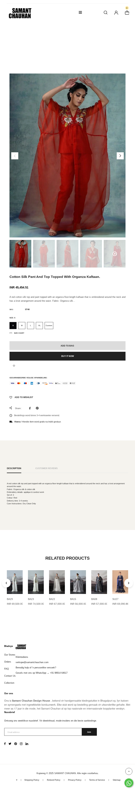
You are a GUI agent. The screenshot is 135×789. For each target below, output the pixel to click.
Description (14, 468)
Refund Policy (53, 780)
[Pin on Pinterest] (38, 408)
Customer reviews (46, 468)
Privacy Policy (74, 780)
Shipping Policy (31, 780)
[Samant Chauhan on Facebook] (5, 744)
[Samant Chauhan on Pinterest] (15, 744)
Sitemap (117, 780)
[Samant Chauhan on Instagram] (21, 744)
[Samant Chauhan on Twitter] (10, 744)
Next (120, 155)
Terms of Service (97, 780)
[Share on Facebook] (30, 408)
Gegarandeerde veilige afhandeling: (28, 378)
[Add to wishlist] (13, 365)
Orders (7, 661)
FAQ (6, 668)
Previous (14, 155)
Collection (9, 683)
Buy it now (67, 356)
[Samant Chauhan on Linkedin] (26, 744)
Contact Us (10, 676)
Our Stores (9, 654)
